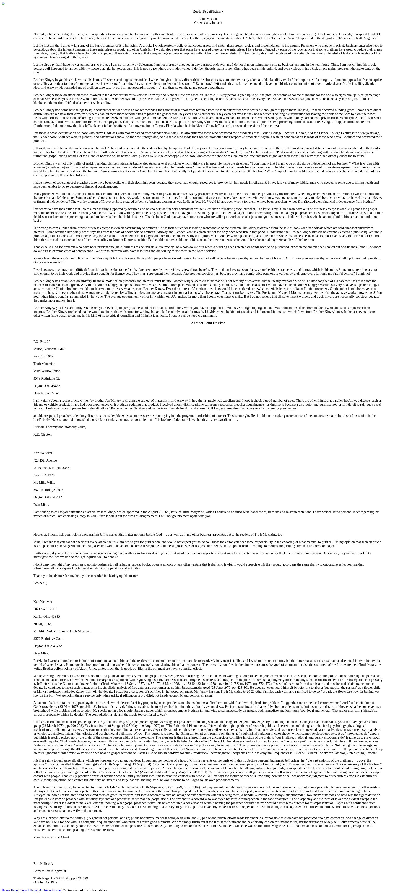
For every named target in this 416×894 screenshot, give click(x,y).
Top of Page (28, 890)
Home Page (10, 890)
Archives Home (50, 890)
